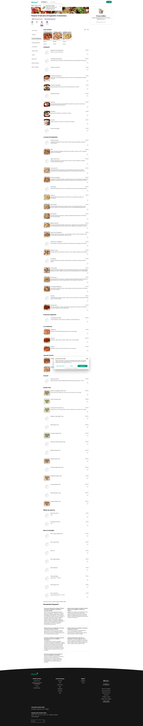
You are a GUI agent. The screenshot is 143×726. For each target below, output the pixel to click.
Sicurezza (60, 690)
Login (60, 692)
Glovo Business (37, 687)
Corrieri (36, 685)
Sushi (38, 714)
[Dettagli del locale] (87, 10)
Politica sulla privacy (106, 690)
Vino (47, 714)
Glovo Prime (60, 684)
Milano (32, 5)
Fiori (41, 714)
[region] (66, 38)
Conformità (106, 694)
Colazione (51, 714)
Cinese (44, 714)
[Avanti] (88, 29)
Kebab (32, 714)
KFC (43, 709)
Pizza (65, 601)
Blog (60, 686)
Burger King (39, 709)
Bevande (56, 714)
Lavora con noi (37, 680)
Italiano (61, 601)
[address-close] (60, 6)
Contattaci (60, 688)
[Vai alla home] (34, 2)
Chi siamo (60, 680)
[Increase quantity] (51, 39)
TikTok (83, 682)
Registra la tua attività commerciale (37, 683)
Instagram (83, 680)
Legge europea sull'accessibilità (106, 701)
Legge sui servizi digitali (106, 698)
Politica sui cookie (106, 692)
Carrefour (47, 709)
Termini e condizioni (106, 688)
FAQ (60, 682)
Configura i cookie (106, 696)
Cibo (36, 5)
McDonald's (33, 709)
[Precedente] (85, 29)
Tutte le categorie (35, 716)
